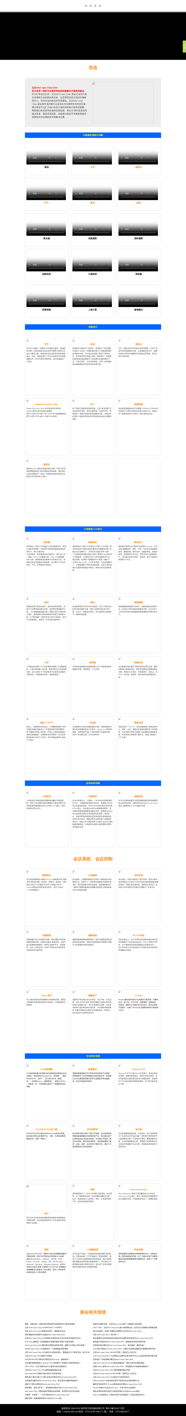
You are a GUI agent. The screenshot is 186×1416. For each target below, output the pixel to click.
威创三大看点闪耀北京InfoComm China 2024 (42, 1384)
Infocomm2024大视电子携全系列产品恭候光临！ (44, 1373)
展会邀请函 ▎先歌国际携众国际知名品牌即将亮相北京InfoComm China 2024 (123, 1338)
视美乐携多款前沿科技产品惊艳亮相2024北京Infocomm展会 (116, 1391)
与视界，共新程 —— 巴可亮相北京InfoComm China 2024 (47, 1395)
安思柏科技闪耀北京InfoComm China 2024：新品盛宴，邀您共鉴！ (119, 1345)
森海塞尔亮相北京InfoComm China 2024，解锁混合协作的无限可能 (119, 1342)
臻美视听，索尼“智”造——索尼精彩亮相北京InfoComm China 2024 (51, 1388)
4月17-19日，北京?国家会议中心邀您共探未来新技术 (45, 1366)
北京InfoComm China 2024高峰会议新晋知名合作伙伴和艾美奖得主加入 (53, 1338)
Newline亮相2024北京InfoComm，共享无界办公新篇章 (114, 1388)
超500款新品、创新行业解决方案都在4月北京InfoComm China (117, 1331)
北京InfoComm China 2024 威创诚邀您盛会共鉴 (111, 1370)
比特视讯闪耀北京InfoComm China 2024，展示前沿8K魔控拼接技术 (51, 1381)
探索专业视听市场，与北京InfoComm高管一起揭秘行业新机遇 (117, 1324)
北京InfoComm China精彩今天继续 (38, 1356)
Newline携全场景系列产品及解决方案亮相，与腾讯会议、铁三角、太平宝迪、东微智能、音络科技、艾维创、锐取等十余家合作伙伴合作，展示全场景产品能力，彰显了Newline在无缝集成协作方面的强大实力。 (138, 1005)
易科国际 (138, 238)
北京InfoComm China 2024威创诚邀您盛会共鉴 (43, 1370)
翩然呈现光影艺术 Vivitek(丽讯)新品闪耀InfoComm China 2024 (117, 1384)
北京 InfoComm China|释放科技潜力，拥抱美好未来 (45, 1331)
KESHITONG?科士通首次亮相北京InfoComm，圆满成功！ (47, 1359)
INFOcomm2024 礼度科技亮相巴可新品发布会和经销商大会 (116, 1381)
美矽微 (138, 274)
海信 (46, 167)
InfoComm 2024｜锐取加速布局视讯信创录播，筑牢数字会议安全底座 (52, 1391)
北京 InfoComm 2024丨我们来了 (105, 1335)
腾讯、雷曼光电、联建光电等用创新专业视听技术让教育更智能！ (50, 1324)
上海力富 (92, 310)
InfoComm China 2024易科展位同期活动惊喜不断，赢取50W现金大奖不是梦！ (55, 1345)
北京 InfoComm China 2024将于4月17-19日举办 (43, 1327)
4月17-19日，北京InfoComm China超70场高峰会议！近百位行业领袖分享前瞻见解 (125, 1327)
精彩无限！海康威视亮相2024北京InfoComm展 (43, 1398)
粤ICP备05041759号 (115, 1408)
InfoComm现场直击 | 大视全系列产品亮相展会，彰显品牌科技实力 (119, 1395)
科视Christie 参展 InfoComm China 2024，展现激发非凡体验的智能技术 (121, 1366)
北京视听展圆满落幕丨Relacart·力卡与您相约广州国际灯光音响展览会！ (53, 1363)
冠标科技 (46, 274)
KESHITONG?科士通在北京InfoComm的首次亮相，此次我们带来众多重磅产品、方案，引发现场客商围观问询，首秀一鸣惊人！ (46, 1136)
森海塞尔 (138, 310)
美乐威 (46, 238)
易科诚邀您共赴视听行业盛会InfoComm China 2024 (45, 1335)
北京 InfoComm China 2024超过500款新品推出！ (112, 1377)
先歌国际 (92, 238)
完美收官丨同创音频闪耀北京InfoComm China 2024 (113, 1359)
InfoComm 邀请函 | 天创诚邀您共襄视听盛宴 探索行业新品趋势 (49, 1342)
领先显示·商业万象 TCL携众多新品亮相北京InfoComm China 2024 (50, 1377)
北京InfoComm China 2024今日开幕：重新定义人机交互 (115, 1352)
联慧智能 (46, 310)
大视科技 (92, 274)
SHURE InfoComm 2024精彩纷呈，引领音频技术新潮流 (46, 1349)
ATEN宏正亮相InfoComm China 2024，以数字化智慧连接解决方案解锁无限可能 (124, 1349)
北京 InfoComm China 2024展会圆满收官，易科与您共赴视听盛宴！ (119, 1363)
